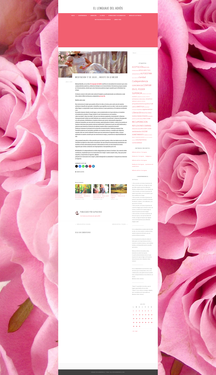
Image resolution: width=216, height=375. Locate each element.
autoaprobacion (136, 74)
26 (145, 322)
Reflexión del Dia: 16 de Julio (83, 224)
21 (151, 318)
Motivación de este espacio (103, 19)
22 (133, 322)
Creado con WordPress (98, 372)
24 (139, 322)
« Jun (133, 331)
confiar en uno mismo (146, 93)
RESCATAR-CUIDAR (146, 128)
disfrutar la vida (136, 101)
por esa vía (102, 96)
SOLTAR (144, 131)
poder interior (140, 118)
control (134, 96)
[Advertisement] (108, 34)
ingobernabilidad (147, 109)
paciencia (134, 118)
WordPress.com (119, 372)
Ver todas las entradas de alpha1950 (90, 216)
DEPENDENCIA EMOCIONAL (138, 99)
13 (148, 314)
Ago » (136, 331)
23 (136, 322)
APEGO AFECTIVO (144, 70)
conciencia (137, 85)
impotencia (140, 109)
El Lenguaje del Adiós (96, 84)
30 (136, 326)
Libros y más (117, 19)
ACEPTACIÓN (137, 67)
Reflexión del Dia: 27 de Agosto (139, 152)
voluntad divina (141, 140)
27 (148, 322)
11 (142, 314)
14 (151, 314)
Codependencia (82, 15)
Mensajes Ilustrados (135, 15)
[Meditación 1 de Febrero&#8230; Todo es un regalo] (119, 188)
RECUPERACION (140, 121)
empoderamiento (138, 104)
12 (145, 314)
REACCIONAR (146, 118)
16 (136, 318)
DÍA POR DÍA (142, 101)
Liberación (93, 15)
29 (133, 326)
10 (139, 314)
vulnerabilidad (137, 143)
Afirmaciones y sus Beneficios (117, 15)
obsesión (150, 116)
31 (139, 326)
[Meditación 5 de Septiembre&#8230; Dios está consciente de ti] (101, 188)
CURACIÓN (148, 96)
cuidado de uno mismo (141, 96)
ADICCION (146, 67)
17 (139, 318)
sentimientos (136, 131)
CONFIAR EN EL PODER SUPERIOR (141, 89)
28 (151, 322)
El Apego (102, 15)
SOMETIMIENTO (138, 134)
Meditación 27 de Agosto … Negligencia (141, 156)
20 (148, 318)
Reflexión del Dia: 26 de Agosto (139, 160)
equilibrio (147, 104)
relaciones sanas (136, 128)
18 (142, 318)
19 (145, 318)
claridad (142, 77)
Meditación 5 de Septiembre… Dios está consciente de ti (101, 195)
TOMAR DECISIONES (139, 137)
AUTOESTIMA (146, 73)
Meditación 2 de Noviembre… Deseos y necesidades (82, 195)
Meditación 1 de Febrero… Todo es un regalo (118, 195)
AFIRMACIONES (135, 70)
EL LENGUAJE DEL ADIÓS (108, 8)
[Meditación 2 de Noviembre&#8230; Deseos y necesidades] (83, 188)
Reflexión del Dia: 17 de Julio (119, 224)
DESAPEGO (149, 99)
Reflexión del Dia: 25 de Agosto (139, 170)
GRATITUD (140, 107)
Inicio (73, 15)
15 (133, 318)
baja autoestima (135, 77)
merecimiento (142, 116)
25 (142, 322)
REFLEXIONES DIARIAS (141, 125)
